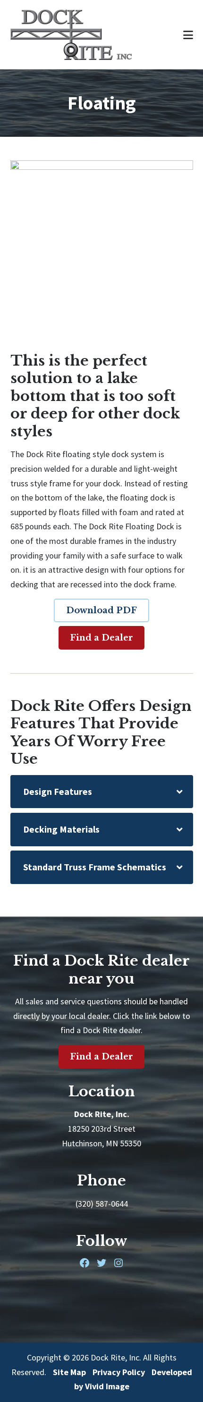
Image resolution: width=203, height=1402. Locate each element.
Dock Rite (87, 34)
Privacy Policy (119, 1372)
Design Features (57, 791)
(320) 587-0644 (102, 1203)
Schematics (94, 867)
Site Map (69, 1372)
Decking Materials (61, 829)
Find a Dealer (101, 638)
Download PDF (101, 610)
